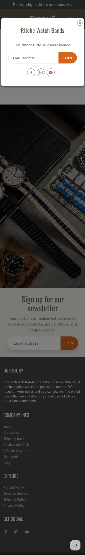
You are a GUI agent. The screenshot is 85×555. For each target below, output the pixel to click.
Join (67, 58)
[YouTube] (51, 72)
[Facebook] (31, 72)
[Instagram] (41, 72)
